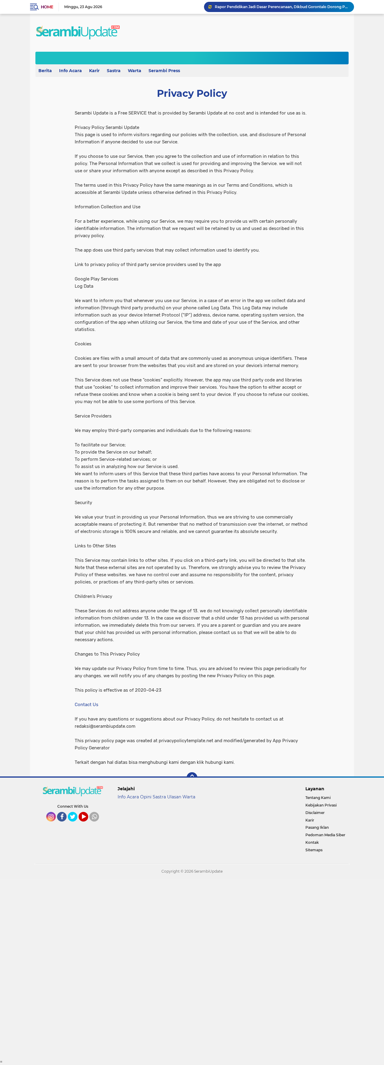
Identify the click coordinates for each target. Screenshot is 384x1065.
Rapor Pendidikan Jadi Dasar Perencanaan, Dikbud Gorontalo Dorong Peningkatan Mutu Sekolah (282, 7)
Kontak (312, 842)
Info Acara (70, 70)
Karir (94, 70)
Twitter (75, 824)
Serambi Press (164, 70)
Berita (45, 70)
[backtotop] (192, 777)
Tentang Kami (318, 797)
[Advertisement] (180, 969)
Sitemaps (313, 850)
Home (47, 7)
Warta (134, 70)
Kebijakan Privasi (321, 805)
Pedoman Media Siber (325, 835)
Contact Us (86, 704)
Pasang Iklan (317, 827)
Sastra (114, 70)
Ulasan (174, 797)
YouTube (87, 824)
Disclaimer (315, 812)
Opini (146, 797)
